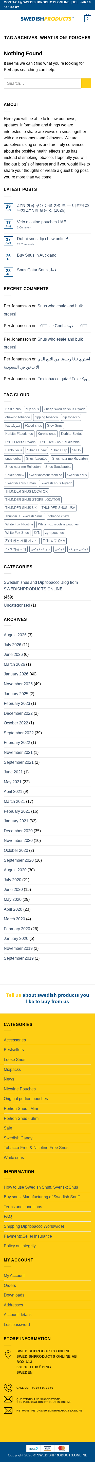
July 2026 (12, 645)
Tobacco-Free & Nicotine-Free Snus (36, 1147)
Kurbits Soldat (71, 434)
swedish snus (77, 475)
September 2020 (19, 860)
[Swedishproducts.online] (47, 19)
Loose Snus (14, 1059)
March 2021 (14, 801)
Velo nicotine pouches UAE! (42, 222)
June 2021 (13, 772)
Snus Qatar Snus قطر (36, 270)
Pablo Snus (13, 450)
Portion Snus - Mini (21, 1108)
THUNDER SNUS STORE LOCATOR (32, 500)
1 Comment (29, 227)
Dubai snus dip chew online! (42, 239)
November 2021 (18, 752)
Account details (17, 1315)
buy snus (32, 409)
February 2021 (17, 811)
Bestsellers (14, 1050)
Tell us (13, 995)
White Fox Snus (17, 533)
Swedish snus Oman (20, 483)
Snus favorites (36, 458)
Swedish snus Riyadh (56, 483)
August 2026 (15, 635)
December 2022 (18, 713)
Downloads (14, 1295)
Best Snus (13, 409)
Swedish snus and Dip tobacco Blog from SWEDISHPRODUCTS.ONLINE (41, 585)
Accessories (15, 1040)
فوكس (59, 549)
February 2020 (17, 929)
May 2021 (13, 782)
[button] (7, 18)
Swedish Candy (18, 1138)
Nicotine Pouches (20, 1089)
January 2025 (16, 694)
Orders (10, 1285)
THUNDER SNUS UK (21, 508)
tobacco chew (58, 516)
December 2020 (18, 831)
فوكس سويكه (78, 549)
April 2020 (13, 909)
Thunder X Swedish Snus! (24, 516)
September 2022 (19, 733)
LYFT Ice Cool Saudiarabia (60, 442)
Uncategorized (17, 605)
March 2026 (14, 664)
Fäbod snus (33, 425)
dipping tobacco (46, 417)
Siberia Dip (59, 450)
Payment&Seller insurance (28, 1236)
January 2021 (16, 821)
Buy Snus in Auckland (36, 255)
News (9, 1079)
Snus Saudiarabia (58, 467)
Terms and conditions (23, 1207)
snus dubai (13, 458)
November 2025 (18, 684)
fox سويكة (12, 425)
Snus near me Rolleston (23, 467)
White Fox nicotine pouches (58, 524)
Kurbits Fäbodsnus (19, 434)
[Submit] (86, 83)
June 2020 (13, 889)
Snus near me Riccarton (70, 458)
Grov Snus (55, 425)
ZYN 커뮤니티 (15, 549)
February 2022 (17, 742)
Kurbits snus (47, 434)
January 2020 (16, 938)
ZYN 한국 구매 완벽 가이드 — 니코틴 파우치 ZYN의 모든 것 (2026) (53, 207)
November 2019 (18, 948)
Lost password (17, 1324)
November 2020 (18, 840)
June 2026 (13, 654)
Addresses (13, 1305)
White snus (14, 1157)
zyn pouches (54, 533)
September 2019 (19, 958)
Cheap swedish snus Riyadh (64, 409)
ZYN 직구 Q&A (54, 541)
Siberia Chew (36, 450)
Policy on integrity (20, 1246)
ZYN (37, 533)
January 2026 (16, 674)
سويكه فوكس (40, 549)
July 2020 (12, 880)
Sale (8, 1128)
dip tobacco (71, 417)
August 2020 (15, 870)
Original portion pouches (26, 1098)
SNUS (76, 450)
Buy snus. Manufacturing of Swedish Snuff (42, 1197)
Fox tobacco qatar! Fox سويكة (63, 379)
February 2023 (17, 703)
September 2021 (19, 762)
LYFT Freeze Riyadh (20, 442)
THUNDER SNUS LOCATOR (26, 491)
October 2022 (16, 723)
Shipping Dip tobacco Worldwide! (34, 1226)
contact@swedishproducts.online (37, 2)
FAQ (8, 1216)
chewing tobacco (17, 417)
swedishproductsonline (45, 475)
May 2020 (13, 899)
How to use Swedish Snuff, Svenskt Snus (41, 1187)
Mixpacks (12, 1069)
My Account (14, 1275)
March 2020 (14, 919)
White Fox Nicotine (19, 524)
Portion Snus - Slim (21, 1118)
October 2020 (16, 850)
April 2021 (13, 791)
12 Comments (29, 244)
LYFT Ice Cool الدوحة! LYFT (62, 326)
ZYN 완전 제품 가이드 (21, 541)
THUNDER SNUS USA (58, 508)
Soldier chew (14, 475)
